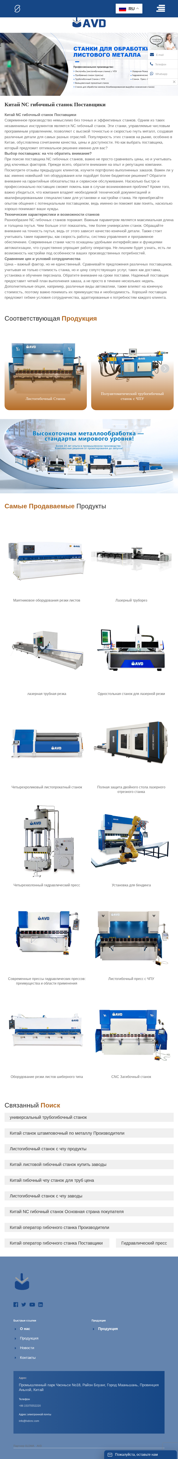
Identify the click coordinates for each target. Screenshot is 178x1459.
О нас (25, 1329)
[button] (165, 368)
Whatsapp (161, 74)
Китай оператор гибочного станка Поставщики (56, 1243)
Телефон (160, 64)
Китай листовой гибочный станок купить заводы (58, 1164)
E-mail (160, 54)
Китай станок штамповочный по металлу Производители (67, 1133)
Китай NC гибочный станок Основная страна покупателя (67, 1211)
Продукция (29, 1338)
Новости (27, 1348)
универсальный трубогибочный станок (48, 1117)
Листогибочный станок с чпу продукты (48, 1148)
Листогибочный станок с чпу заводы (46, 1196)
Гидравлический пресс (144, 1243)
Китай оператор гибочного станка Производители (59, 1227)
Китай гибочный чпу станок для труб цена (52, 1180)
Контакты (28, 1358)
